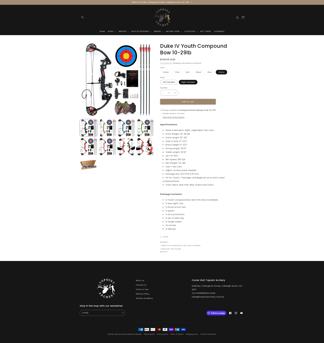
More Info (163, 252)
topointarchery (120, 334)
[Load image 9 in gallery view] (88, 165)
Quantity (163, 88)
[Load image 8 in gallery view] (145, 146)
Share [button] (165, 236)
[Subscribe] (122, 313)
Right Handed (188, 82)
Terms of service (177, 334)
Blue (211, 72)
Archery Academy (144, 298)
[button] (82, 17)
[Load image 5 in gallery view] (88, 146)
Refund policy (149, 334)
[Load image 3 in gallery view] (126, 128)
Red (189, 72)
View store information (173, 117)
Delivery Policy (142, 294)
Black (200, 72)
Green (167, 72)
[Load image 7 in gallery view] (126, 146)
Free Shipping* (166, 63)
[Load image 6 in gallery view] (107, 146)
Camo (221, 72)
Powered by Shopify (134, 334)
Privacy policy (162, 334)
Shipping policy (192, 334)
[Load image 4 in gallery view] (145, 128)
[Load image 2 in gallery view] (107, 128)
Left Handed (169, 82)
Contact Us (141, 285)
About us (140, 280)
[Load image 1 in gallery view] (88, 128)
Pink (178, 72)
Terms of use (142, 289)
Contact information (208, 334)
